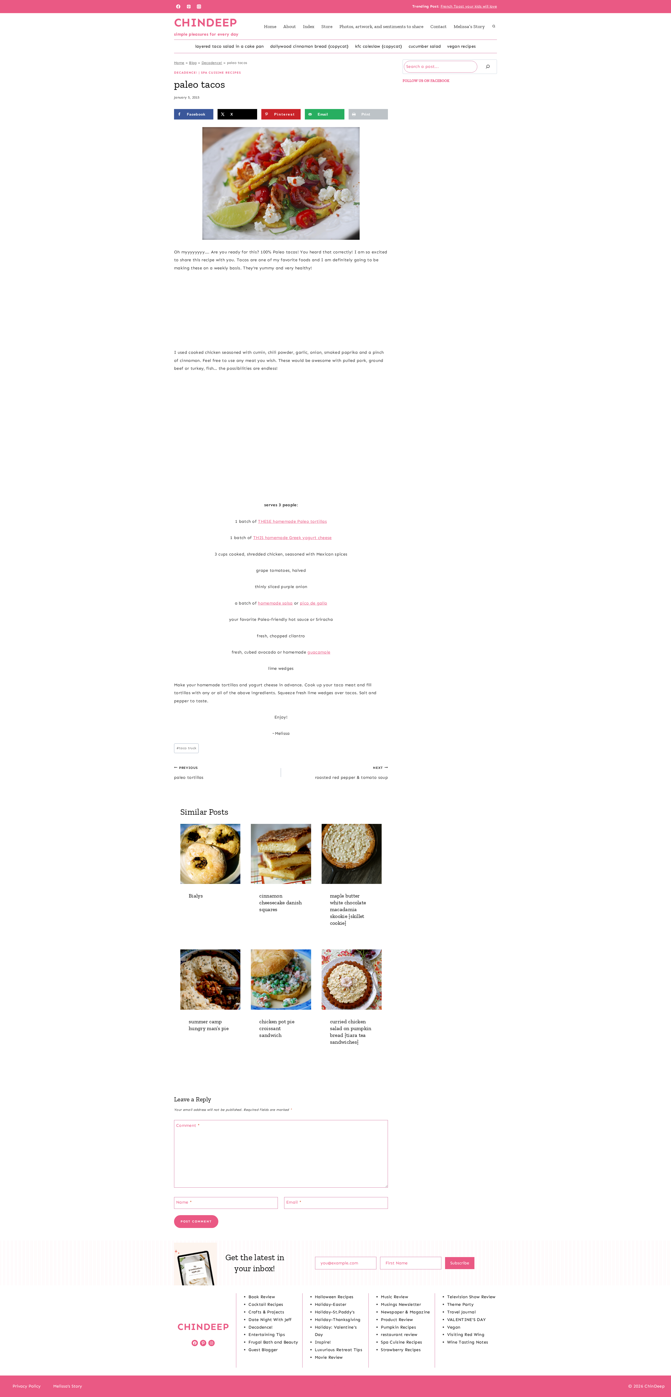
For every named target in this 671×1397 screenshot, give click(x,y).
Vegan (454, 1327)
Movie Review (329, 1357)
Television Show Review (471, 1296)
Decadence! (212, 63)
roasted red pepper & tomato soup (351, 773)
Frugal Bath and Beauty (273, 1342)
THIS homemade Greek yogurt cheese (292, 537)
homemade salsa (275, 603)
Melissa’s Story (469, 26)
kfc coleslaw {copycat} (378, 46)
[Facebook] (178, 6)
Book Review (261, 1296)
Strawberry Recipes (401, 1349)
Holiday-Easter (330, 1304)
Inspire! (323, 1342)
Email (293, 1202)
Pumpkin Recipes (398, 1327)
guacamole (318, 652)
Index (308, 26)
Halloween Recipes (334, 1296)
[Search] (488, 67)
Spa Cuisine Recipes (221, 72)
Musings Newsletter (401, 1304)
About (289, 26)
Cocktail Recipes (265, 1304)
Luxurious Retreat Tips (338, 1349)
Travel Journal (461, 1311)
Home (270, 26)
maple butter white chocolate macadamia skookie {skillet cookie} (348, 909)
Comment (188, 1125)
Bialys (196, 896)
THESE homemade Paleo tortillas (292, 521)
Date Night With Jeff (269, 1319)
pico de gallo (313, 603)
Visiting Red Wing (465, 1334)
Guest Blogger (263, 1349)
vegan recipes (461, 46)
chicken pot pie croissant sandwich (276, 1028)
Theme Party (460, 1304)
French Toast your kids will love (469, 6)
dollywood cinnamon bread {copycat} (309, 46)
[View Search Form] (494, 26)
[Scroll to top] (658, 1377)
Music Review (394, 1296)
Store (326, 26)
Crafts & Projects (266, 1311)
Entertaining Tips (266, 1334)
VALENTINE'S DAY (466, 1319)
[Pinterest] (189, 6)
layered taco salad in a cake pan (229, 46)
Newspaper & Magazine (405, 1311)
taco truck (186, 748)
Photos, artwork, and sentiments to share (381, 26)
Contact (438, 26)
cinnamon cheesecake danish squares (280, 902)
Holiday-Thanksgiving (337, 1319)
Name (184, 1202)
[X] (335, 1386)
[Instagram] (199, 6)
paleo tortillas (189, 773)
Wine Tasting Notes (467, 1342)
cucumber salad (425, 46)
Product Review (397, 1319)
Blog (193, 63)
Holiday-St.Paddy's (335, 1311)
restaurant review (399, 1334)
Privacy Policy (27, 1386)
